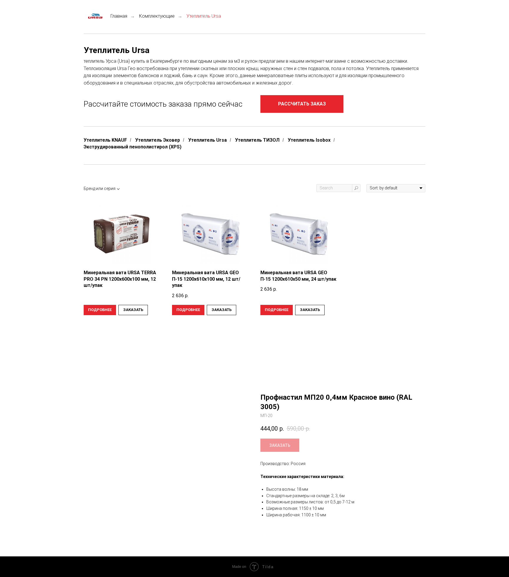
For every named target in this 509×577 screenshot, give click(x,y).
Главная (118, 16)
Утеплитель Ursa (207, 140)
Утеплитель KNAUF (105, 140)
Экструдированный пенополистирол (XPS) (132, 147)
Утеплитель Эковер (157, 140)
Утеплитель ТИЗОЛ (257, 140)
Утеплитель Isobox (309, 140)
